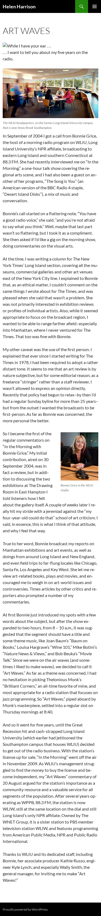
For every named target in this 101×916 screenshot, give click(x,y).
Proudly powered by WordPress (25, 909)
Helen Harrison (19, 6)
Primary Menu (94, 6)
